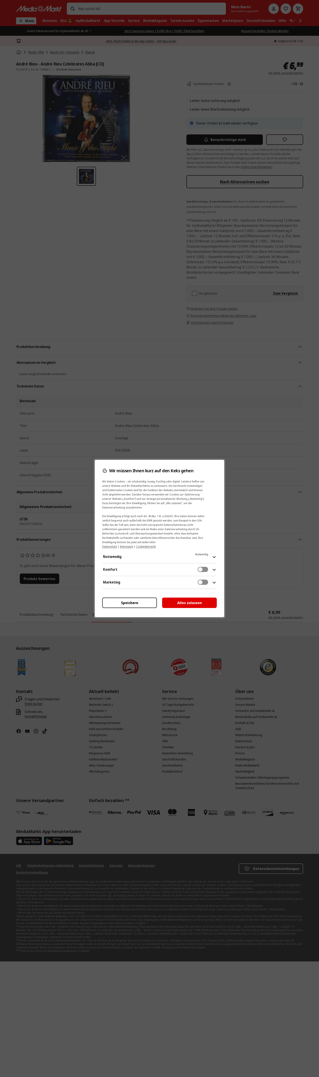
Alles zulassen (189, 602)
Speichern (129, 602)
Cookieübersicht (146, 546)
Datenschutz (109, 546)
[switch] (203, 569)
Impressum (126, 546)
